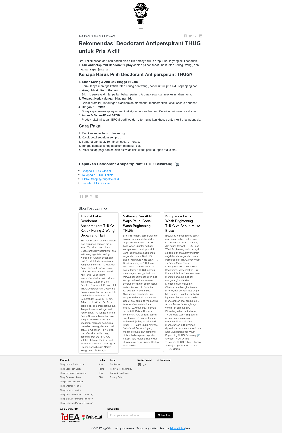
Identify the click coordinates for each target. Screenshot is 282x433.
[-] (139, 365)
